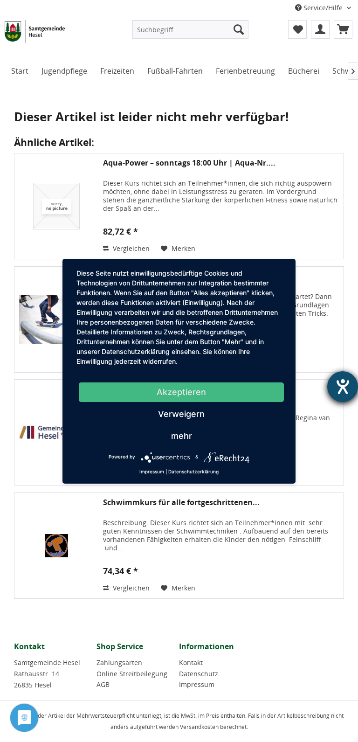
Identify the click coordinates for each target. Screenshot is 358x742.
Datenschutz (198, 673)
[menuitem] (190, 29)
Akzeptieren (181, 392)
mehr (181, 436)
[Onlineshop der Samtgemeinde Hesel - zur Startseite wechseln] (35, 38)
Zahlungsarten (119, 662)
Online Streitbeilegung (131, 673)
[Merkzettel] (297, 29)
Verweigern (181, 414)
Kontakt (191, 662)
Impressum (196, 684)
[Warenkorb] (343, 29)
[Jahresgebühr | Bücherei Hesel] (56, 432)
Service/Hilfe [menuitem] (323, 7)
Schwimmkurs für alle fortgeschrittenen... (181, 502)
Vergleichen (130, 248)
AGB (103, 684)
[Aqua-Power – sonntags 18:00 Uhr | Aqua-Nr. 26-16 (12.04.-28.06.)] (56, 206)
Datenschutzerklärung (193, 471)
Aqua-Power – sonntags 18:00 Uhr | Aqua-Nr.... (189, 163)
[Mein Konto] (320, 29)
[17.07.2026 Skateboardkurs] (56, 319)
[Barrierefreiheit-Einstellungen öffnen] (342, 386)
